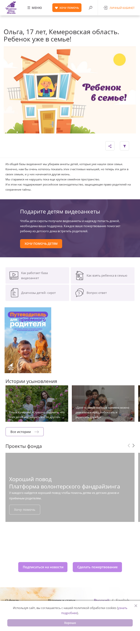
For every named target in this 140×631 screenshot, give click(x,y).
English (122, 600)
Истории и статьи (61, 600)
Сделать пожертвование (97, 567)
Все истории (21, 432)
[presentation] (129, 445)
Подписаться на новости (43, 567)
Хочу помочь (24, 509)
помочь (69, 7)
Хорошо (70, 623)
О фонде (12, 600)
